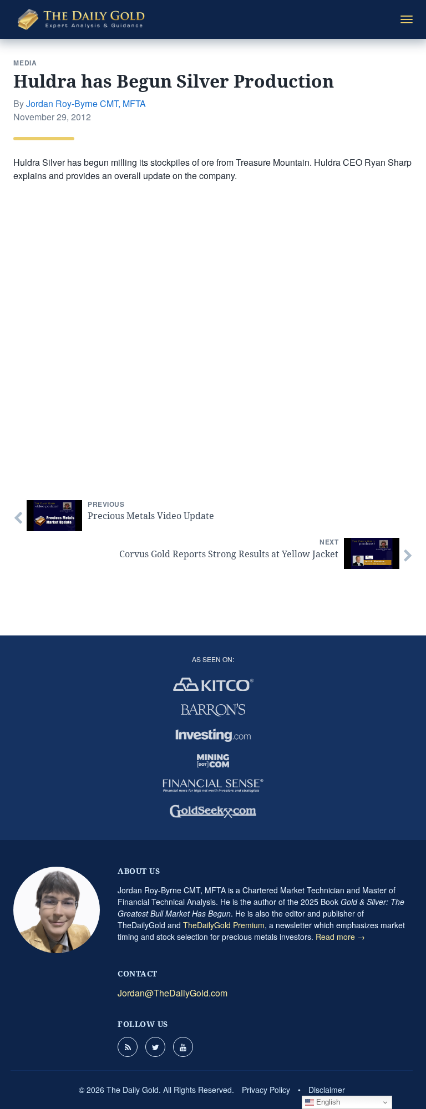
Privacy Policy (266, 1089)
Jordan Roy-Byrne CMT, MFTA (86, 103)
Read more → (340, 936)
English (327, 1102)
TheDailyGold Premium (224, 924)
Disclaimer (326, 1089)
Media (25, 63)
